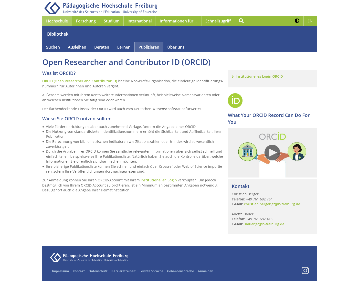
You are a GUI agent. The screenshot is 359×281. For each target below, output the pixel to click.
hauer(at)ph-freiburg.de (264, 224)
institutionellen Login (159, 180)
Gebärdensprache (180, 271)
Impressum (60, 271)
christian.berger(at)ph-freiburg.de (272, 204)
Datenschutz (98, 271)
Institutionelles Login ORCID (259, 76)
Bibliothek (57, 34)
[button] (297, 21)
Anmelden (205, 271)
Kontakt (79, 271)
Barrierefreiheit (123, 271)
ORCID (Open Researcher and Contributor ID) (79, 81)
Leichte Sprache (151, 271)
